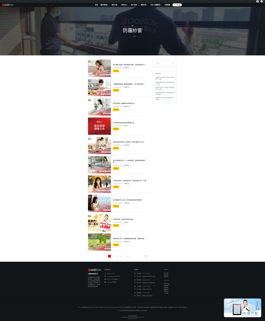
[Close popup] (261, 298)
